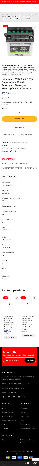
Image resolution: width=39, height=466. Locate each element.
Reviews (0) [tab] (31, 168)
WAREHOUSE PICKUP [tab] (12, 168)
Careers (4, 424)
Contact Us (5, 428)
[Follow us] (14, 397)
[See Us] (9, 397)
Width (4, 237)
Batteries (10, 15)
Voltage (4, 260)
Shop (22, 420)
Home (4, 15)
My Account (25, 408)
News (3, 440)
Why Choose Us (7, 412)
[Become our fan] (4, 397)
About (4, 408)
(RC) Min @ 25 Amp (9, 211)
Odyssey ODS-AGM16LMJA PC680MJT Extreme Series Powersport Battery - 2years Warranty (9, 323)
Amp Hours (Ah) (7, 219)
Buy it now (19, 127)
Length (4, 227)
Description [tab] (8, 159)
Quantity (5, 109)
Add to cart (19, 119)
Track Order (25, 416)
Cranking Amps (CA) (9, 206)
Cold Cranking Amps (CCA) (11, 198)
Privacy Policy (26, 424)
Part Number (6, 182)
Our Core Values (7, 416)
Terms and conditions (28, 428)
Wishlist (23, 412)
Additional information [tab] (15, 164)
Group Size (5, 190)
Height (4, 245)
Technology (6, 276)
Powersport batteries (22, 15)
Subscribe (30, 360)
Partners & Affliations (9, 420)
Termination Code (8, 252)
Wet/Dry (4, 268)
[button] (34, 27)
